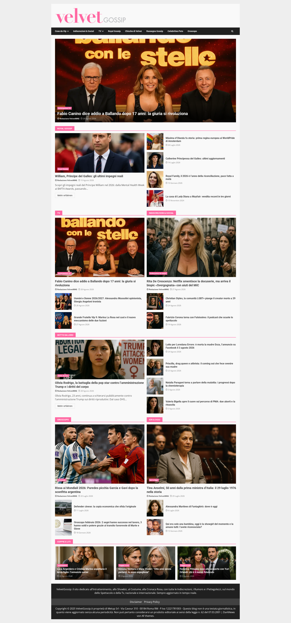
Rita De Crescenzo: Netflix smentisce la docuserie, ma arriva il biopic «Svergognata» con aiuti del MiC (191, 247)
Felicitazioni (185, 565)
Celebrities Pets (175, 31)
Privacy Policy (152, 602)
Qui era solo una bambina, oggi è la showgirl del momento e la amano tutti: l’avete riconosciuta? (155, 527)
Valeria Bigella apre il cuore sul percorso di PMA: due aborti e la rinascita (155, 405)
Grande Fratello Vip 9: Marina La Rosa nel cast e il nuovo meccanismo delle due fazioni (63, 320)
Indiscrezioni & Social (83, 31)
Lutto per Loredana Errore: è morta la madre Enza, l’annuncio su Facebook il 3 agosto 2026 (155, 348)
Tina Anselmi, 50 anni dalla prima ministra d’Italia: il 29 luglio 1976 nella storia (191, 454)
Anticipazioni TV (64, 108)
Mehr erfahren (64, 195)
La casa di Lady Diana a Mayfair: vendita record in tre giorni (155, 198)
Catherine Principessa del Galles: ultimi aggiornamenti (155, 160)
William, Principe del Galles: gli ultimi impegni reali (99, 153)
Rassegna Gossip (154, 31)
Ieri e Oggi (154, 480)
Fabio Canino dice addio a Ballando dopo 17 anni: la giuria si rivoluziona (99, 247)
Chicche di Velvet (133, 31)
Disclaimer (136, 602)
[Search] (232, 31)
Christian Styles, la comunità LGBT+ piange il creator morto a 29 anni (155, 301)
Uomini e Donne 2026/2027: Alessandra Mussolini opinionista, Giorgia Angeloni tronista (145, 80)
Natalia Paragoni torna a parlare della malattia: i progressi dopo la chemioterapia (155, 386)
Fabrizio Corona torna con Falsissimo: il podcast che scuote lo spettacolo (155, 320)
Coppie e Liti (62, 565)
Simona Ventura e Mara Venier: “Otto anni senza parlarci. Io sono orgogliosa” (83, 571)
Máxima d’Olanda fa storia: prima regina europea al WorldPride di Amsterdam (155, 141)
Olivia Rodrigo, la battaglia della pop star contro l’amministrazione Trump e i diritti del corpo (99, 359)
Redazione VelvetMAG (69, 118)
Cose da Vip (60, 31)
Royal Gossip (114, 31)
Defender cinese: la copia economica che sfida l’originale (63, 508)
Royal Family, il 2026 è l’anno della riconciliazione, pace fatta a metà (155, 179)
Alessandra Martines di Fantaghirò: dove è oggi (155, 508)
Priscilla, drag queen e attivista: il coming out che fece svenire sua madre (155, 367)
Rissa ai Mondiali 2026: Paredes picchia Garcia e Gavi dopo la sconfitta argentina (99, 454)
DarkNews (229, 612)
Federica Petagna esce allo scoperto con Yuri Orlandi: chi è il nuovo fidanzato (143, 571)
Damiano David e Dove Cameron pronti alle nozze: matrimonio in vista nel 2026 (207, 571)
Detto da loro (63, 376)
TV (100, 31)
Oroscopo (192, 31)
